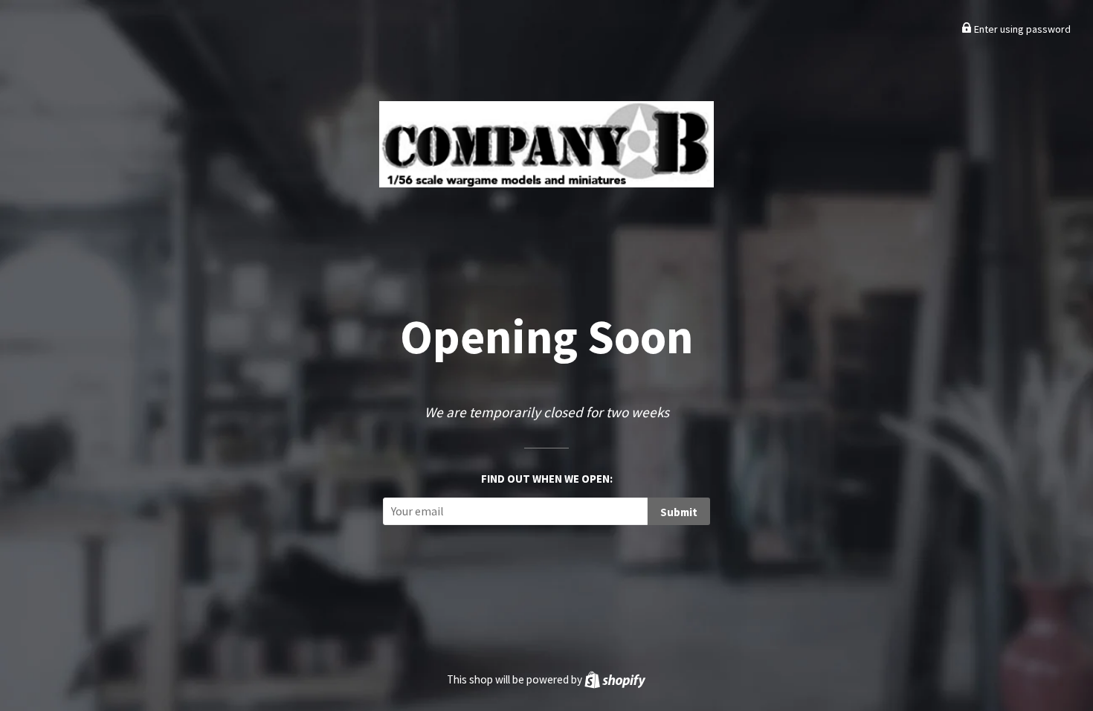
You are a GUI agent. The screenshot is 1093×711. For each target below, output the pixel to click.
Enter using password (1021, 29)
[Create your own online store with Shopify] (614, 679)
